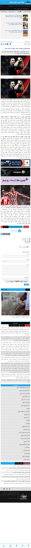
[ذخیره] (6, 44)
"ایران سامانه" (11, 498)
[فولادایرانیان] (15, 163)
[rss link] (9, 489)
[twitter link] (4, 489)
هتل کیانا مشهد (26, 402)
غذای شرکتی (27, 414)
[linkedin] (9, 234)
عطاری (28, 408)
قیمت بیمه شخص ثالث (24, 432)
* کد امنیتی (26, 277)
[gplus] (6, 234)
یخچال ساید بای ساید (25, 393)
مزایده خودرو (27, 441)
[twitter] (2, 234)
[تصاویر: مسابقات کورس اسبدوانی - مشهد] (15, 303)
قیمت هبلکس (26, 429)
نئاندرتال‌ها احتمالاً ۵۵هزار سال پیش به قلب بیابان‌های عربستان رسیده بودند (13, 31)
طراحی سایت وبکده (25, 438)
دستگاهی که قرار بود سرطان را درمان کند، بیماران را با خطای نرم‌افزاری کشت (14, 23)
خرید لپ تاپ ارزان (25, 399)
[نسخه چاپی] (1, 44)
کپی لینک (26, 227)
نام (28, 254)
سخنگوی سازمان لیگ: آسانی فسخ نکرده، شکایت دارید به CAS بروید (16, 476)
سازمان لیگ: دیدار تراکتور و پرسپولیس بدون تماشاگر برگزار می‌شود (16, 483)
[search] (1, 6)
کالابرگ (28, 420)
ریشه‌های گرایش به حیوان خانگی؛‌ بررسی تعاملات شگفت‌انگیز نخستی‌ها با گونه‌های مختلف (13, 17)
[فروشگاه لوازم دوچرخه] (15, 172)
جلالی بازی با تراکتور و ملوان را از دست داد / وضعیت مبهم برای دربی (16, 474)
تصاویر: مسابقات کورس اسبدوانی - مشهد (20, 317)
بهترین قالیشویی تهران (24, 444)
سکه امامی (27, 447)
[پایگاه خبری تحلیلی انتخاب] (28, 2)
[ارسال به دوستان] (3, 44)
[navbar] (29, 6)
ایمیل (28, 259)
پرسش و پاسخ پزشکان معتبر (23, 387)
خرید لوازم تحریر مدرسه (24, 390)
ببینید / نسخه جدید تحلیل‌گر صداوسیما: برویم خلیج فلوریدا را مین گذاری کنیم (15, 380)
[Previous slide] (6, 289)
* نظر (28, 264)
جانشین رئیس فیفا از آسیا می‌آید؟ (22, 479)
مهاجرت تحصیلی (26, 426)
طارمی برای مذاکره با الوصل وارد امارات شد (21, 472)
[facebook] (4, 234)
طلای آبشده (27, 453)
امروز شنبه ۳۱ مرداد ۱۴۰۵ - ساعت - (21, 6)
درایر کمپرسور (27, 417)
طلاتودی (28, 423)
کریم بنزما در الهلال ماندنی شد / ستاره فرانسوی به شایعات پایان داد (16, 481)
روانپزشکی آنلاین (26, 456)
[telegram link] (7, 489)
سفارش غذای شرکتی (25, 435)
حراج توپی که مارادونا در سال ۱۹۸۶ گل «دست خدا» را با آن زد (17, 470)
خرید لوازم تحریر (26, 396)
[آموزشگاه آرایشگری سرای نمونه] (15, 180)
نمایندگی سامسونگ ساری (24, 411)
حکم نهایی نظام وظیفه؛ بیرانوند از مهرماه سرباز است (19, 468)
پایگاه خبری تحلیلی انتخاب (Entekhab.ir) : (21, 78)
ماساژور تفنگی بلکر (25, 405)
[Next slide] (2, 289)
